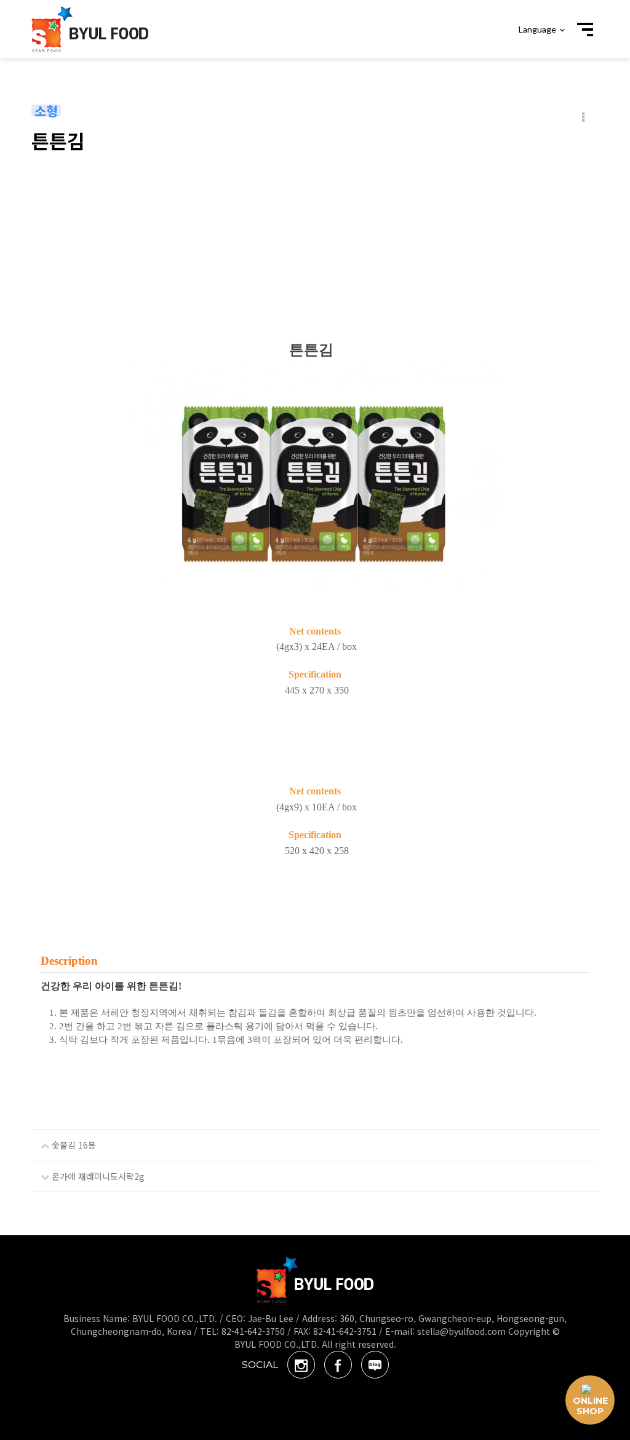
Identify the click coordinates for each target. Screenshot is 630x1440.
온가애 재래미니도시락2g (97, 1176)
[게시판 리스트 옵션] (583, 117)
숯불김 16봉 (72, 1145)
